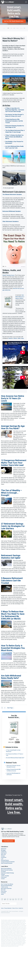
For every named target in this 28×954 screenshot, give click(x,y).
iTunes (21, 899)
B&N (19, 338)
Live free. (14, 16)
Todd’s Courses (4, 887)
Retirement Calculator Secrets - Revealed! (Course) (14, 766)
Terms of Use (15, 908)
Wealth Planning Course (8, 275)
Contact (3, 878)
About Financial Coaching (6, 870)
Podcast (3, 874)
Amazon (11, 338)
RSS (16, 899)
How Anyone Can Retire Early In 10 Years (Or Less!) (12, 398)
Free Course (4, 891)
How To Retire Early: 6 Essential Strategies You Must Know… (13, 648)
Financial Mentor (8, 2)
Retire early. (14, 13)
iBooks (15, 338)
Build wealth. (14, 10)
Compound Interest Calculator (8, 861)
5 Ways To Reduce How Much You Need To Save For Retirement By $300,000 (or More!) (12, 615)
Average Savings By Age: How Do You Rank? (13, 427)
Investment (3, 857)
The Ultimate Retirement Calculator (12, 194)
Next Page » (10, 708)
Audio (2, 894)
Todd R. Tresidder (5, 875)
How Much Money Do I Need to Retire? (19, 296)
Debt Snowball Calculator (6, 863)
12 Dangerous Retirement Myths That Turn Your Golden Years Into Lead (13, 462)
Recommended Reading (6, 885)
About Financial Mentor (6, 868)
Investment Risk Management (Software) (13, 774)
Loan (2, 858)
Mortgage (3, 850)
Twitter (5, 899)
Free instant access (8, 840)
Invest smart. (14, 7)
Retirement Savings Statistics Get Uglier (11, 556)
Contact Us (20, 908)
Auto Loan (3, 854)
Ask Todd (3, 889)
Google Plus (8, 899)
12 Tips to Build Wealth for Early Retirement (13, 751)
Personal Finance (5, 860)
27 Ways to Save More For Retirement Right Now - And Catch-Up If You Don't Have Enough (14, 110)
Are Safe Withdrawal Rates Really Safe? (11, 676)
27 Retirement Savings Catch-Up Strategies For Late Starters (13, 526)
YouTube (13, 899)
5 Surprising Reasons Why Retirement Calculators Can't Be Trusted (14, 121)
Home (2, 908)
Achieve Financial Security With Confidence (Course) (14, 770)
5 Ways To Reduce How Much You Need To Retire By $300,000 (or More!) (14, 137)
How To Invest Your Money (7, 884)
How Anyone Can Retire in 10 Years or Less (14, 754)
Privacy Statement (8, 908)
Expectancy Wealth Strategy (7, 872)
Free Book (3, 892)
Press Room (4, 877)
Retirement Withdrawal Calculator (12, 211)
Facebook (2, 899)
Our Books (3, 871)
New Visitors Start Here (6, 888)
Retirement (3, 848)
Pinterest (18, 899)
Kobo (22, 338)
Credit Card (3, 851)
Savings (3, 856)
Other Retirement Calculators (11, 221)
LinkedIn (10, 899)
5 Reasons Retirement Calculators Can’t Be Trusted (12, 580)
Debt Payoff (4, 853)
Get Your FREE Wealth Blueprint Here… (14, 21)
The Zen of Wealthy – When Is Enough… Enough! (11, 492)
